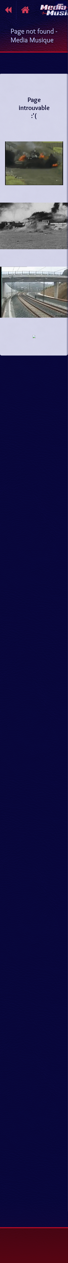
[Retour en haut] (61, 1213)
